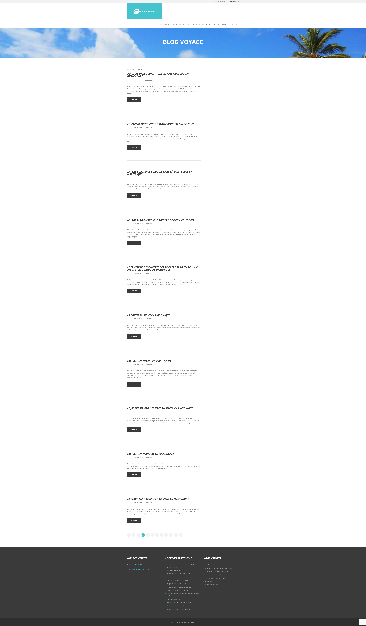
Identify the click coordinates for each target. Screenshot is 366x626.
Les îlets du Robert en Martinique (149, 360)
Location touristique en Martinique (216, 575)
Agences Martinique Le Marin (177, 606)
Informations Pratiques (180, 24)
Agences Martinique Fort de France (179, 602)
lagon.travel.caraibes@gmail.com (140, 569)
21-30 (161, 535)
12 (148, 535)
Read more (134, 100)
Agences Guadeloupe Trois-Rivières (179, 577)
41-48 (170, 535)
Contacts (233, 24)
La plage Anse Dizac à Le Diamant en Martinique (158, 499)
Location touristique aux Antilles (215, 578)
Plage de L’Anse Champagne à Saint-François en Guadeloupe (158, 75)
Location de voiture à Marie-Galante (178, 609)
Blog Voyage (163, 24)
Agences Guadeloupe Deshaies (178, 580)
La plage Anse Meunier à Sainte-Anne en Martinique (160, 219)
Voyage (129, 69)
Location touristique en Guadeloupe (216, 571)
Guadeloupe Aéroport (175, 570)
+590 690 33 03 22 (234, 1)
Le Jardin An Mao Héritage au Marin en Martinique (160, 408)
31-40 (166, 535)
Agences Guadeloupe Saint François (179, 587)
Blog (134, 69)
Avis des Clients (210, 565)
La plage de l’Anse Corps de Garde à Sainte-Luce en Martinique (159, 173)
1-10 (138, 535)
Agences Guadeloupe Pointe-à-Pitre (179, 574)
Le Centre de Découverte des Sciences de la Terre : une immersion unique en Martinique (162, 268)
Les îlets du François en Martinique (150, 453)
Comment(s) (148, 79)
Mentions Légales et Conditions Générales (218, 568)
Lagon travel (139, 80)
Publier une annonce (211, 585)
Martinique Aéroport (174, 599)
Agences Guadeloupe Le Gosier (178, 584)
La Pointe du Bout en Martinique (148, 315)
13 (152, 535)
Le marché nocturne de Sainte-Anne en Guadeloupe (160, 124)
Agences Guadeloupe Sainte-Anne (179, 590)
